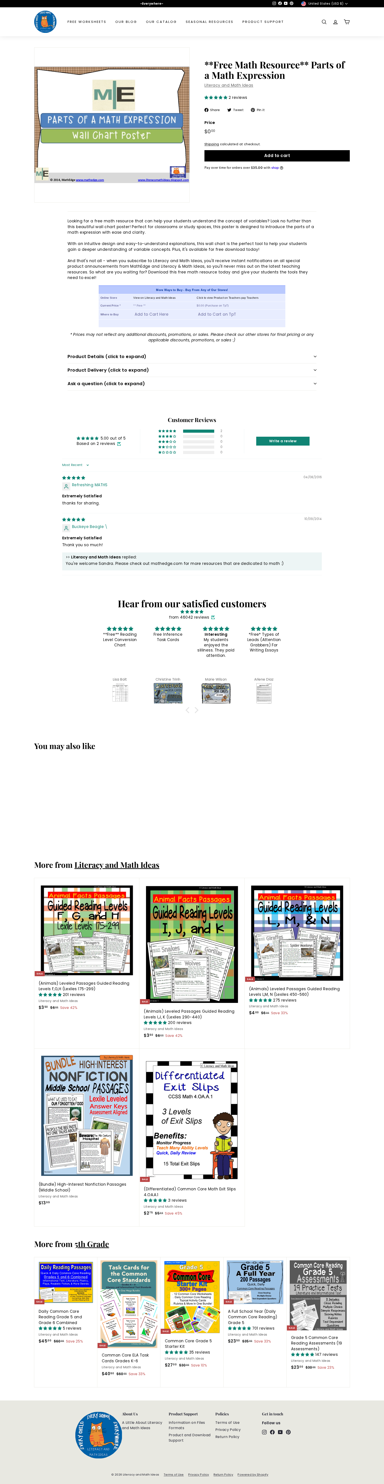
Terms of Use (227, 1422)
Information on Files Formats (187, 1425)
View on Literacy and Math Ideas (154, 297)
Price (209, 122)
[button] (216, 97)
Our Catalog (161, 21)
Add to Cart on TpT (217, 314)
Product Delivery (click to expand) (108, 370)
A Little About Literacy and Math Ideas (142, 1425)
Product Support (263, 21)
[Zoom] (111, 125)
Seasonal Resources (210, 21)
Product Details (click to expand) (107, 356)
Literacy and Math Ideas (228, 85)
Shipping (211, 144)
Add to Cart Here (151, 314)
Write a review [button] (283, 441)
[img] (73, 477)
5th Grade (91, 1244)
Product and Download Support (190, 1437)
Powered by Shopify (253, 1474)
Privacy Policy (228, 1429)
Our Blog (126, 21)
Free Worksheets (87, 21)
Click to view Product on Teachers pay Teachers (228, 297)
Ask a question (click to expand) (106, 383)
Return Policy (227, 1436)
